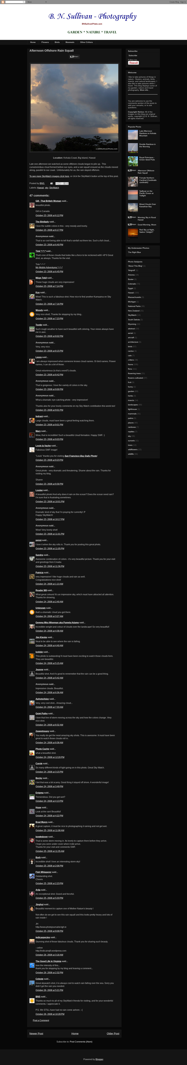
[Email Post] (51, 183)
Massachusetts (134, 297)
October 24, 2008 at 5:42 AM (49, 678)
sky (46, 188)
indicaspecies (43, 937)
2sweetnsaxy (42, 731)
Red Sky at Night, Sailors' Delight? (146, 231)
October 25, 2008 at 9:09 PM (49, 931)
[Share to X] (62, 183)
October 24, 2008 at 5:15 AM (49, 663)
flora (130, 369)
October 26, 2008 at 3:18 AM (49, 955)
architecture (133, 342)
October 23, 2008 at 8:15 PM (49, 351)
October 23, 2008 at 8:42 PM (49, 375)
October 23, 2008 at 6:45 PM (49, 271)
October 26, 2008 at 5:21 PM (49, 990)
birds (130, 346)
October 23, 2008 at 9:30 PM (49, 484)
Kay (38, 292)
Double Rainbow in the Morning (147, 145)
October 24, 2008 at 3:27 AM (49, 616)
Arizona (131, 275)
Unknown (41, 608)
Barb (38, 857)
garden (131, 391)
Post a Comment (41, 1020)
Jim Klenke (41, 637)
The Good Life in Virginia (48, 961)
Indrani (39, 416)
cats (130, 355)
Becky (39, 778)
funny (130, 387)
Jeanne (39, 669)
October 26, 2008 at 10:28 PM (50, 1014)
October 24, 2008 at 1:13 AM (49, 584)
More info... (145, 90)
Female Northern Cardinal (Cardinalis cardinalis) (147, 180)
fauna (130, 364)
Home (33, 42)
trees (130, 445)
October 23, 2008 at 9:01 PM (49, 410)
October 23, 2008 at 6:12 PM (49, 215)
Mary (38, 431)
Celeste (39, 979)
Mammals (70, 42)
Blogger (99, 1059)
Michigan (132, 302)
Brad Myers (42, 822)
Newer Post (36, 1033)
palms (130, 418)
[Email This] (56, 183)
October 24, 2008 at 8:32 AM (49, 725)
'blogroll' (131, 270)
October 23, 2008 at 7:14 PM (49, 286)
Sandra (39, 555)
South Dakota (134, 319)
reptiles (131, 431)
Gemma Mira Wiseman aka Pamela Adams (57, 622)
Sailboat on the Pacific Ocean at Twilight (146, 193)
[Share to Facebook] (64, 183)
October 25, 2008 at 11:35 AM (50, 851)
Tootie (39, 325)
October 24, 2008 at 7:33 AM (49, 707)
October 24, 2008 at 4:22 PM (49, 816)
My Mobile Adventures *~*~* (49, 267)
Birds (57, 42)
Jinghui (39, 904)
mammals (132, 414)
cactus (131, 351)
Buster (131, 279)
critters (131, 360)
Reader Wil (41, 590)
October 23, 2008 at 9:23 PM (49, 460)
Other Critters (86, 42)
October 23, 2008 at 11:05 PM (50, 548)
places (131, 423)
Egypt (130, 288)
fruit (129, 382)
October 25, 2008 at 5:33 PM (49, 898)
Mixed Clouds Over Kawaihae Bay (147, 205)
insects (131, 400)
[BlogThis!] (59, 183)
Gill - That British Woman (48, 201)
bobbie (39, 652)
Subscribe (132, 55)
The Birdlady (42, 222)
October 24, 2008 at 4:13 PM (49, 801)
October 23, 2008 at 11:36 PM (50, 566)
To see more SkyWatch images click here (49, 176)
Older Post (113, 1033)
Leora (39, 357)
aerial (130, 333)
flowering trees (134, 373)
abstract (131, 329)
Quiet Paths (42, 713)
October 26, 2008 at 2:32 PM (49, 972)
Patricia (39, 572)
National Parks (134, 306)
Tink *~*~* (41, 251)
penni (38, 540)
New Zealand (133, 311)
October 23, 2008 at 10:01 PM (50, 501)
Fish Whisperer (43, 872)
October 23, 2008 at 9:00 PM (49, 389)
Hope (38, 807)
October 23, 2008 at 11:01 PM (50, 534)
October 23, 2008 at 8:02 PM (49, 336)
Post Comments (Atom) (81, 1042)
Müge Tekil (41, 278)
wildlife (131, 454)
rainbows (132, 427)
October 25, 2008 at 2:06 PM (49, 866)
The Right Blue (134, 252)
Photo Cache (42, 749)
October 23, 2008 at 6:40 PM (49, 245)
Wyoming (132, 324)
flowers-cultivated (135, 378)
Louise (39, 490)
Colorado (132, 284)
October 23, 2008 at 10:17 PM (50, 519)
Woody (39, 310)
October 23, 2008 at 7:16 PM (49, 304)
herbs (130, 396)
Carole (39, 763)
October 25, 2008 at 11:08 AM (50, 830)
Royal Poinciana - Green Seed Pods (147, 158)
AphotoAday (42, 699)
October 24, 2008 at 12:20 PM (50, 757)
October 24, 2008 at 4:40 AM (49, 645)
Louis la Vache (43, 446)
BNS (38, 996)
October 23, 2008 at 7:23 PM (49, 318)
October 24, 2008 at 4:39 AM (49, 631)
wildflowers (132, 449)
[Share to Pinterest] (67, 183)
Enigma (40, 793)
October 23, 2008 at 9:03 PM (49, 439)
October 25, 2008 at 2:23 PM (49, 883)
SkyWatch (54, 188)
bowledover (42, 837)
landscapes (133, 405)
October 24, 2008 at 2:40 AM (49, 602)
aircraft (131, 337)
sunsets (131, 440)
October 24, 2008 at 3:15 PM (49, 772)
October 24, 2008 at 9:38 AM (49, 742)
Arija (38, 890)
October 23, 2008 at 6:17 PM (49, 230)
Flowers (45, 42)
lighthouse (132, 409)
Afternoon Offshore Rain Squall (146, 171)
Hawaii (40, 188)
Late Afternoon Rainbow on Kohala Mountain (147, 133)
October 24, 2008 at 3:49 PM (49, 786)
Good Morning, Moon (147, 225)
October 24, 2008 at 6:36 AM (49, 692)
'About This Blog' (135, 266)
